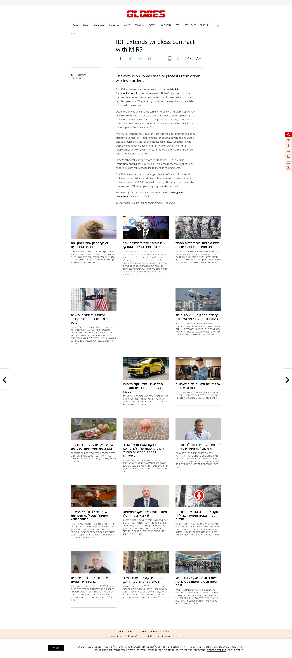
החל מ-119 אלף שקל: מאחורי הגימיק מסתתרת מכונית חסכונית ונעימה (145, 387)
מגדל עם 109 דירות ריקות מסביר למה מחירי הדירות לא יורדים (197, 245)
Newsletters (115, 636)
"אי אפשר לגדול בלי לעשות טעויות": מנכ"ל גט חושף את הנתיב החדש (89, 515)
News (86, 25)
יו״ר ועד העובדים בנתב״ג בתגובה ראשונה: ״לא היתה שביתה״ (198, 446)
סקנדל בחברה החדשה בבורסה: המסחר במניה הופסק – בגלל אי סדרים (197, 515)
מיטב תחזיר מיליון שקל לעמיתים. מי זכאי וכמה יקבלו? (145, 514)
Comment (99, 25)
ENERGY (152, 25)
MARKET (127, 25)
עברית (178, 636)
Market (166, 631)
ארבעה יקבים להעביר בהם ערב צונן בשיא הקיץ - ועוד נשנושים (92, 446)
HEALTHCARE (165, 25)
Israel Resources (164, 636)
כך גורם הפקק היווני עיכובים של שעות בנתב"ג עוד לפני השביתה (197, 317)
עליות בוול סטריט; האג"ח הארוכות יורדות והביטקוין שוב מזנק (91, 319)
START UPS (204, 25)
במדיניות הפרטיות (216, 649)
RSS (150, 636)
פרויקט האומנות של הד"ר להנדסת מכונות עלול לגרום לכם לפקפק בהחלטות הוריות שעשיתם (144, 450)
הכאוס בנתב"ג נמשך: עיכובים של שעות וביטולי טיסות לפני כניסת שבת (197, 581)
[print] (169, 59)
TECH (178, 25)
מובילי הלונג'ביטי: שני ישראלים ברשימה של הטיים (92, 580)
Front (76, 25)
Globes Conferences (134, 636)
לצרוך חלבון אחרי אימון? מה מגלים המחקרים (89, 245)
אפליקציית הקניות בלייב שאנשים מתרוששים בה (198, 386)
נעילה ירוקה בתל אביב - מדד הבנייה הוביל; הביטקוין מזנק (142, 580)
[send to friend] (179, 59)
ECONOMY (139, 25)
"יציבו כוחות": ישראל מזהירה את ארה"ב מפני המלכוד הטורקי (144, 245)
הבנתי (56, 647)
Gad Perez (77, 78)
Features (114, 25)
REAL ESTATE (190, 25)
